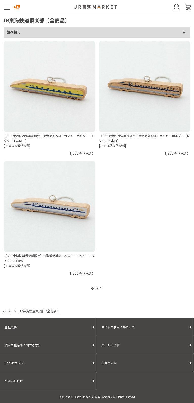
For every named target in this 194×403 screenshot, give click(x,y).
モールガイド (111, 345)
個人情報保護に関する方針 (23, 345)
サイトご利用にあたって (118, 327)
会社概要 (11, 327)
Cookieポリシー (16, 363)
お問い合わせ (14, 381)
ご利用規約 (109, 363)
